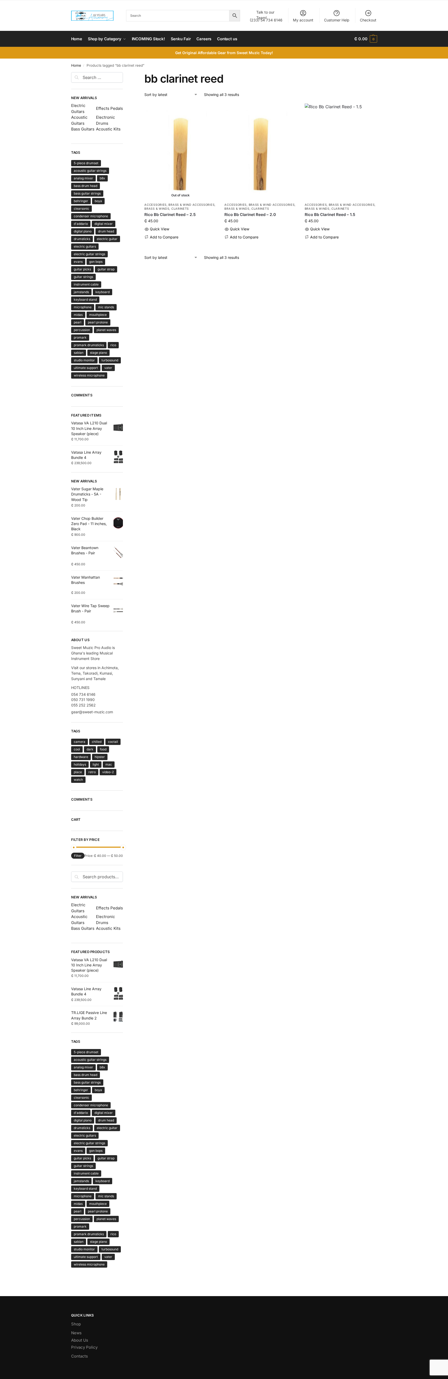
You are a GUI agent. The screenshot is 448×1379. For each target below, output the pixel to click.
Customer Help (336, 20)
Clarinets (180, 208)
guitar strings (83, 277)
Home (76, 65)
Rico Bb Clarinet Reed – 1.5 (330, 214)
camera (79, 742)
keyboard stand (85, 299)
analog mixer (83, 178)
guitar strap (106, 269)
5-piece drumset (86, 163)
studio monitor (84, 360)
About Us (79, 1340)
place (78, 772)
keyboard (102, 292)
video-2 (108, 772)
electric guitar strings (89, 254)
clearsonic (81, 208)
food (103, 749)
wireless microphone (89, 375)
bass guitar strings (87, 193)
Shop (76, 1323)
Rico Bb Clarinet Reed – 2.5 (170, 214)
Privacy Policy (84, 1347)
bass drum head (85, 186)
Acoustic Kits (108, 129)
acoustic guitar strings (90, 171)
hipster (100, 757)
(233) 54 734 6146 (266, 16)
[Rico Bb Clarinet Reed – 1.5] (341, 152)
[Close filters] (124, 75)
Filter (78, 856)
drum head (106, 231)
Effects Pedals (109, 108)
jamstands (81, 292)
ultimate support (86, 368)
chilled (96, 742)
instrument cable (86, 284)
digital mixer (103, 224)
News (76, 1332)
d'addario (81, 224)
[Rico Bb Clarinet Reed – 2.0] (260, 152)
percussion (82, 330)
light (96, 764)
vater (108, 368)
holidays (80, 764)
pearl (77, 322)
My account (303, 20)
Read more (180, 245)
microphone (83, 307)
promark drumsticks (89, 345)
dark (90, 749)
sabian (78, 353)
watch (78, 780)
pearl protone (98, 322)
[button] (365, 39)
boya (98, 201)
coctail (113, 742)
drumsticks (82, 239)
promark (80, 337)
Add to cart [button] (261, 245)
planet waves (106, 330)
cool (77, 749)
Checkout (368, 20)
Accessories (155, 205)
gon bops (96, 262)
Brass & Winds (156, 208)
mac (108, 764)
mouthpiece (98, 315)
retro (92, 772)
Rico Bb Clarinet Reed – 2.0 (250, 214)
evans (78, 262)
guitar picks (82, 269)
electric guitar (107, 239)
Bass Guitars (82, 129)
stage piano (98, 353)
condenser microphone (91, 216)
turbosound (109, 360)
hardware (81, 757)
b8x (102, 178)
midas (78, 315)
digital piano (83, 231)
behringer (81, 201)
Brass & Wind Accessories (191, 205)
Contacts (79, 1356)
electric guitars (85, 246)
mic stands (106, 307)
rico (113, 345)
